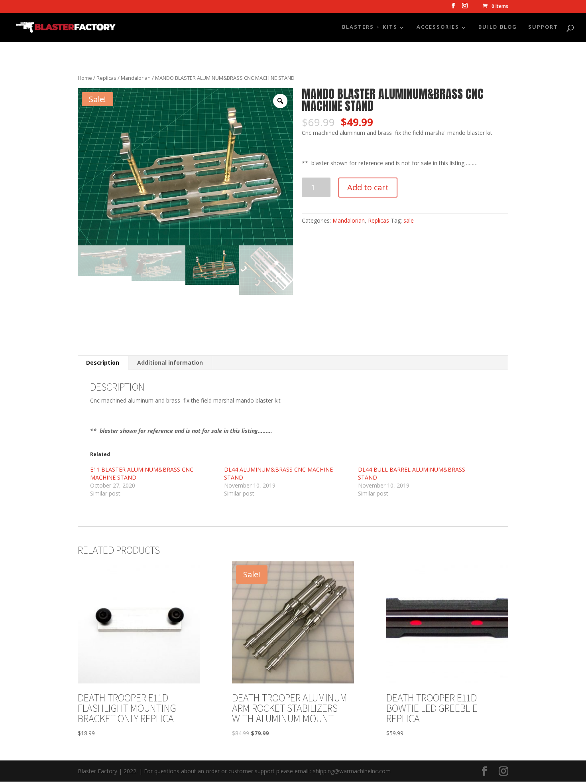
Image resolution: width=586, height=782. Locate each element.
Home (85, 77)
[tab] (102, 362)
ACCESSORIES (438, 28)
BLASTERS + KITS (369, 28)
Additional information (170, 362)
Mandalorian (136, 77)
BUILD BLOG (497, 28)
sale (408, 220)
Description (102, 362)
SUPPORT (543, 28)
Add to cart (368, 187)
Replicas (106, 77)
